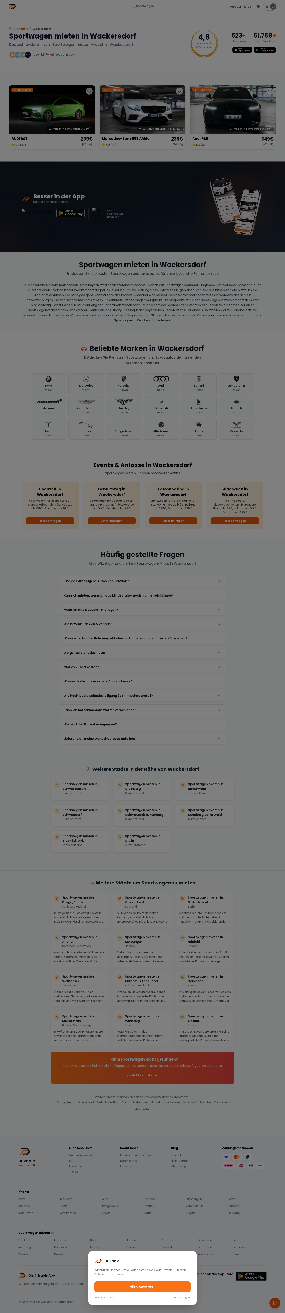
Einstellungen (182, 1297)
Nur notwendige (104, 1297)
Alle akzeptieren (142, 1286)
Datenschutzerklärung (109, 1274)
